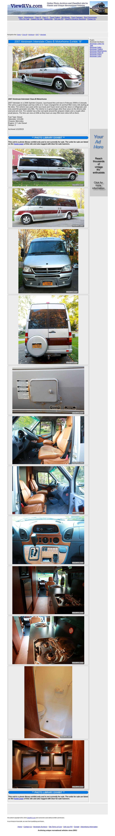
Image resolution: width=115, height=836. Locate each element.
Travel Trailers (55, 17)
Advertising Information (89, 827)
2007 (37, 34)
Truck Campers (77, 17)
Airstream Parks (96, 54)
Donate (76, 827)
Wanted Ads (48, 19)
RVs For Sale (24, 19)
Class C (45, 17)
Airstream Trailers (96, 49)
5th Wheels (66, 17)
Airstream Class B (96, 53)
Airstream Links (95, 56)
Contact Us (91, 19)
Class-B (24, 34)
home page (19, 144)
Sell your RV (58, 19)
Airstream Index (95, 47)
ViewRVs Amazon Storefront (75, 19)
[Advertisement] (57, 26)
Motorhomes (29, 17)
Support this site (37, 19)
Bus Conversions (90, 17)
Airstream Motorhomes (98, 51)
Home (20, 17)
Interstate (43, 34)
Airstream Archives (40, 827)
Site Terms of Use (55, 827)
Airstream (31, 34)
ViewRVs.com (31, 818)
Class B (38, 17)
